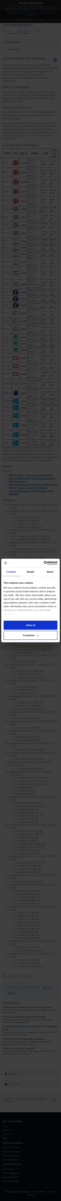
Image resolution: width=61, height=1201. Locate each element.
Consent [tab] (11, 571)
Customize (29, 635)
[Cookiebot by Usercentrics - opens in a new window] (43, 563)
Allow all (30, 625)
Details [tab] (30, 571)
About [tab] (50, 571)
